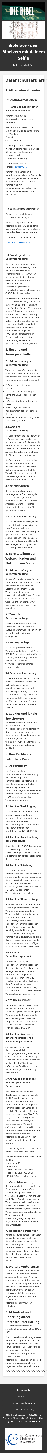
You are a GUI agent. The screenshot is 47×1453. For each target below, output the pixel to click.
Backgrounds (23, 1390)
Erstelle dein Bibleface (23, 65)
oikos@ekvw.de (19, 166)
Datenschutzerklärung (23, 1409)
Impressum (23, 1396)
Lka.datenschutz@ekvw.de (17, 242)
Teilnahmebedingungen (23, 1403)
